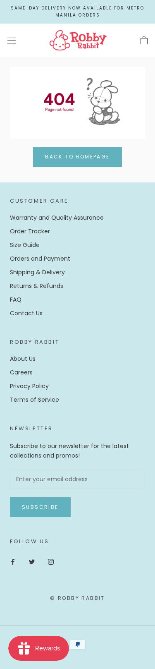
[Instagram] (51, 561)
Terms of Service (34, 400)
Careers (21, 372)
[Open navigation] (11, 40)
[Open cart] (144, 40)
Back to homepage (77, 156)
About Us (23, 359)
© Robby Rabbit (77, 598)
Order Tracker (30, 231)
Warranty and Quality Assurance (57, 217)
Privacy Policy (29, 386)
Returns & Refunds (36, 286)
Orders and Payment (40, 258)
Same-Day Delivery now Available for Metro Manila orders (77, 11)
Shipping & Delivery (37, 272)
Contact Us (26, 313)
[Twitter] (32, 561)
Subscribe (40, 507)
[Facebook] (13, 561)
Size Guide (25, 245)
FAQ (15, 299)
